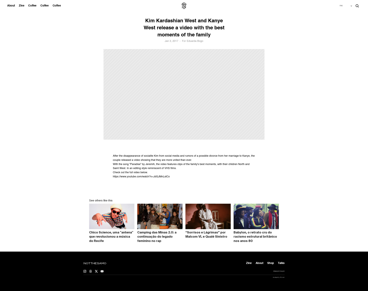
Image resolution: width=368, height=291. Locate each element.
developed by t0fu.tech (279, 277)
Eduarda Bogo (195, 41)
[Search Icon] (357, 5)
